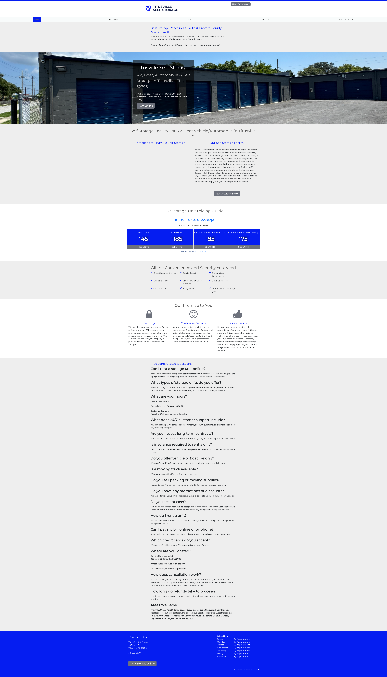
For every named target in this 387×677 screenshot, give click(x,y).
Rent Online (146, 105)
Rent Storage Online (142, 663)
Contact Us (264, 19)
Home (36, 19)
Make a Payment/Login (240, 4)
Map (189, 19)
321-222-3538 (200, 252)
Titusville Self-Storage (193, 220)
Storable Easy (251, 670)
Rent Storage (113, 19)
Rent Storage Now (227, 193)
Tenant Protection (345, 19)
